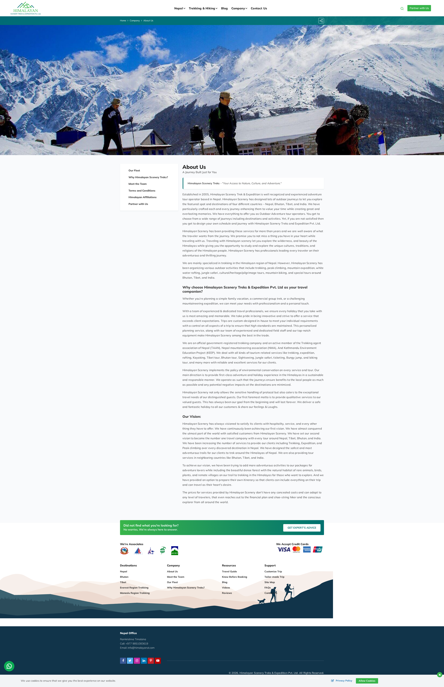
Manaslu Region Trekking (135, 593)
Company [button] (238, 8)
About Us (172, 571)
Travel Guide (229, 571)
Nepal (123, 571)
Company (135, 20)
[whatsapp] (9, 667)
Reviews (227, 593)
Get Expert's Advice (302, 527)
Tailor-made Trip (274, 576)
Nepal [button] (178, 8)
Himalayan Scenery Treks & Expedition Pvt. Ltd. (269, 673)
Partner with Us (419, 8)
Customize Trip (273, 571)
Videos (226, 587)
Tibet (123, 582)
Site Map (269, 582)
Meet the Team (138, 183)
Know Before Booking (234, 576)
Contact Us (259, 8)
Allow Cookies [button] (367, 680)
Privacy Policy (344, 680)
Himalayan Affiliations (143, 197)
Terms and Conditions (142, 190)
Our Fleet (134, 170)
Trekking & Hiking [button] (202, 8)
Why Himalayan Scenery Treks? (148, 177)
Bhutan (124, 576)
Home (123, 20)
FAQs (267, 587)
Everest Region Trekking (134, 587)
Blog (224, 8)
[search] (402, 9)
